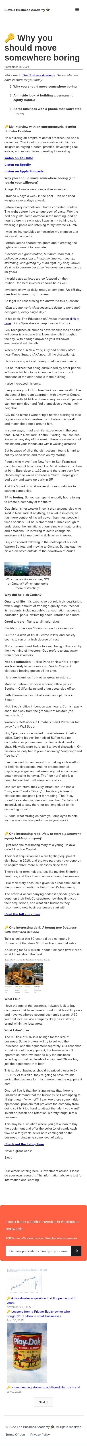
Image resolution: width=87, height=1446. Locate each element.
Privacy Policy (40, 1434)
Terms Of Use (15, 1434)
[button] (77, 9)
